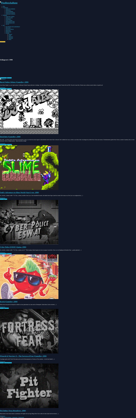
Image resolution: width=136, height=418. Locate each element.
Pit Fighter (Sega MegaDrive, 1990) (13, 411)
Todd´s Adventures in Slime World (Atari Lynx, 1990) (19, 192)
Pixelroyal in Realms (10, 12)
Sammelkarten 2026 (10, 22)
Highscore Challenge (10, 8)
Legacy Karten (9, 20)
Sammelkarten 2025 (10, 21)
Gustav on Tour (9, 17)
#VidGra (2, 199)
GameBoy (9, 77)
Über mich (8, 27)
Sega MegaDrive (8, 362)
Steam (9, 39)
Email (9, 35)
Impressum (8, 30)
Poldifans (5, 15)
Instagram (10, 38)
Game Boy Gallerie (10, 16)
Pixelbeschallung (7, 417)
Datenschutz (8, 31)
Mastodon (10, 36)
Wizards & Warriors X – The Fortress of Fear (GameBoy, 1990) (23, 356)
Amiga (5, 199)
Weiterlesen (2, 87)
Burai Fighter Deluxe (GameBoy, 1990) (14, 82)
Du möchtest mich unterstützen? (13, 26)
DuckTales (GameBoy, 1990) (10, 137)
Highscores (8, 10)
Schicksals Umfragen (10, 13)
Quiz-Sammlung (9, 11)
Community (5, 7)
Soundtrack (8, 19)
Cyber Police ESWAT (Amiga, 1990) (13, 247)
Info (4, 25)
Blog (4, 6)
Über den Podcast (10, 29)
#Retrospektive (3, 77)
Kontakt (7, 33)
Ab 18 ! (7, 24)
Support (10, 34)
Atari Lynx (9, 144)
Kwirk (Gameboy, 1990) (8, 302)
